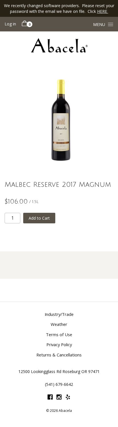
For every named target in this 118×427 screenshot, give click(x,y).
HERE (102, 11)
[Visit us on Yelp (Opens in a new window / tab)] (67, 397)
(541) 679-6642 (59, 384)
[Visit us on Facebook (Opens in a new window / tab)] (50, 397)
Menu (99, 24)
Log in (10, 24)
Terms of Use (59, 334)
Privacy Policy (59, 344)
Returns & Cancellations (59, 355)
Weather (59, 324)
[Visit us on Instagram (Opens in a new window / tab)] (59, 397)
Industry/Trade (59, 314)
